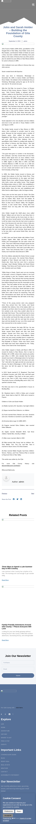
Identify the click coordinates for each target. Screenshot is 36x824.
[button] (14, 499)
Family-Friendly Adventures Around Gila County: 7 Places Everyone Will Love (16, 627)
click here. (19, 708)
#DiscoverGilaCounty (8, 470)
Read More (5, 580)
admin (21, 482)
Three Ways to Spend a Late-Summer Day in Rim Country (17, 568)
